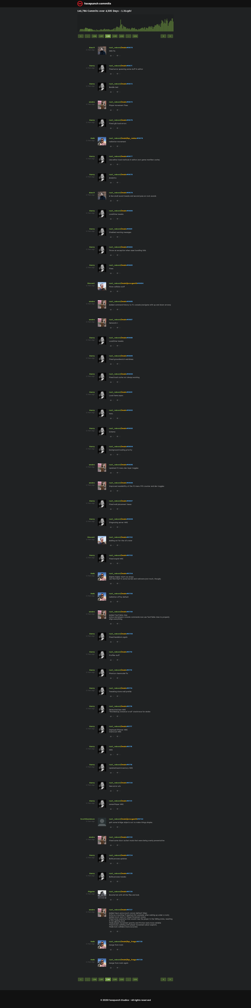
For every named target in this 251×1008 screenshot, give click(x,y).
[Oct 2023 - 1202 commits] (151, 22)
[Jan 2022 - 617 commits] (138, 22)
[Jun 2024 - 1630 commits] (156, 22)
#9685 (129, 301)
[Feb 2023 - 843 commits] (146, 22)
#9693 (129, 428)
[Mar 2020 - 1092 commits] (124, 22)
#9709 (129, 634)
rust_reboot (115, 47)
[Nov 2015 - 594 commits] (91, 22)
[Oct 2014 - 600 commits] (83, 22)
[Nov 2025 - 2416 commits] (167, 22)
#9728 (139, 941)
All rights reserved (141, 1000)
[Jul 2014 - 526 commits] (81, 22)
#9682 (129, 247)
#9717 (129, 726)
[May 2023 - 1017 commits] (148, 22)
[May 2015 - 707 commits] (87, 22)
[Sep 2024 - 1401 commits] (158, 22)
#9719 (129, 764)
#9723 (129, 837)
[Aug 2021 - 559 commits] (135, 22)
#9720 (129, 783)
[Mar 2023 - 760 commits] (147, 22)
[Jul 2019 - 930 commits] (119, 22)
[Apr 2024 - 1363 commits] (155, 22)
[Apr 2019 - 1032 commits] (117, 22)
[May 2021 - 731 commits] (133, 22)
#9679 (129, 192)
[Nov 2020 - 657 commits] (129, 22)
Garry (92, 65)
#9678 (129, 174)
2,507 (101, 36)
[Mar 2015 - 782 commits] (86, 22)
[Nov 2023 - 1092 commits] (152, 22)
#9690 (129, 374)
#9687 (129, 319)
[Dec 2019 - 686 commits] (122, 22)
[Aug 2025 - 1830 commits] (165, 22)
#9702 (129, 537)
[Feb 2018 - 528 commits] (108, 22)
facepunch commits (97, 3)
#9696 (129, 483)
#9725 (129, 873)
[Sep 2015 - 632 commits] (90, 22)
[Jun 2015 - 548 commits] (88, 22)
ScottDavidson (87, 819)
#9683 (129, 265)
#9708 (129, 611)
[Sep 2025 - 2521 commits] (166, 22)
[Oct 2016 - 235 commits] (98, 22)
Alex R (92, 47)
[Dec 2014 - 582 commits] (84, 22)
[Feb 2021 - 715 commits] (131, 22)
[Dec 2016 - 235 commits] (99, 22)
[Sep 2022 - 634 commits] (143, 22)
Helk (93, 138)
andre (92, 102)
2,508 (108, 36)
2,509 (115, 36)
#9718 (129, 746)
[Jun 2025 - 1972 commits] (164, 22)
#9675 (129, 120)
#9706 (129, 593)
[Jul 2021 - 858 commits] (134, 22)
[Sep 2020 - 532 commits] (128, 22)
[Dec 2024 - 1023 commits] (160, 22)
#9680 (129, 211)
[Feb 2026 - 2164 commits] (169, 22)
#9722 (140, 819)
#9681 (129, 229)
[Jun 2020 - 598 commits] (126, 22)
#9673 (129, 102)
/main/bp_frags (128, 941)
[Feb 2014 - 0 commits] (78, 22)
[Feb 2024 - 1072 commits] (154, 22)
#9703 (129, 555)
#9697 (129, 501)
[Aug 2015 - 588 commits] (89, 22)
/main (123, 47)
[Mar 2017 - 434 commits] (101, 22)
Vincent (91, 283)
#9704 (129, 573)
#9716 (129, 706)
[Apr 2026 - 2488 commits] (170, 22)
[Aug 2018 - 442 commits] (112, 22)
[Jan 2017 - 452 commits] (100, 22)
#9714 (129, 688)
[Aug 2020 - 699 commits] (127, 22)
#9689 (129, 356)
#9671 (129, 65)
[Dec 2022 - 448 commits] (145, 22)
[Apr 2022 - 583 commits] (140, 22)
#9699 (129, 519)
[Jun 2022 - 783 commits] (141, 22)
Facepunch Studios (119, 1000)
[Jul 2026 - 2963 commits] (172, 22)
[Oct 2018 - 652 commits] (113, 22)
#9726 (129, 891)
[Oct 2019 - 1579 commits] (121, 22)
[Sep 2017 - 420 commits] (105, 22)
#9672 (129, 84)
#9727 (129, 909)
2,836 (135, 36)
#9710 (129, 652)
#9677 (129, 156)
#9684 (140, 283)
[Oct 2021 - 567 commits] (136, 22)
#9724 (129, 855)
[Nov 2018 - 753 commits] (114, 22)
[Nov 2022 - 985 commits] (144, 22)
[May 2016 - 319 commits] (95, 22)
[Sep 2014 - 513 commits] (82, 22)
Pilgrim (91, 891)
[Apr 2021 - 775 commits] (132, 22)
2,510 (121, 36)
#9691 (129, 392)
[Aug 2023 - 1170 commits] (150, 22)
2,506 (94, 36)
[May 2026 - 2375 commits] (171, 22)
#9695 (129, 464)
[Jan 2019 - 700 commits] (115, 22)
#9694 (129, 446)
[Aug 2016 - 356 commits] (97, 22)
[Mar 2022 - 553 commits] (139, 22)
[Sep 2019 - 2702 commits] (120, 22)
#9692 (129, 410)
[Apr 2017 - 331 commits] (102, 22)
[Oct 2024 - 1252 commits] (159, 22)
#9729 (139, 959)
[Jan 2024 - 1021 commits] (153, 22)
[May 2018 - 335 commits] (110, 22)
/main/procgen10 (129, 283)
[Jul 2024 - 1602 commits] (157, 22)
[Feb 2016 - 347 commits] (93, 22)
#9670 (129, 47)
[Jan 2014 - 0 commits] (77, 22)
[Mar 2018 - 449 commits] (109, 22)
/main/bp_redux (129, 138)
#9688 (129, 337)
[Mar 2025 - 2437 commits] (162, 22)
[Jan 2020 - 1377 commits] (123, 22)
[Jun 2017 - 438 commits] (103, 22)
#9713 (129, 670)
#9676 (140, 138)
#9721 (129, 801)
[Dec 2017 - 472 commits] (107, 22)
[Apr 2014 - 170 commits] (79, 22)
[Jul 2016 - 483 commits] (96, 22)
